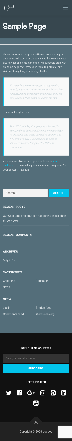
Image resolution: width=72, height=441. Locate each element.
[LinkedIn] (63, 392)
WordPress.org (45, 314)
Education (42, 280)
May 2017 (9, 260)
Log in (6, 307)
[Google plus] (31, 392)
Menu (65, 7)
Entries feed (43, 307)
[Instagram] (42, 392)
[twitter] (9, 392)
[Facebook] (19, 392)
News (6, 287)
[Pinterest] (53, 392)
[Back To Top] (36, 422)
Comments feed (13, 314)
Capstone (9, 280)
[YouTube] (36, 403)
